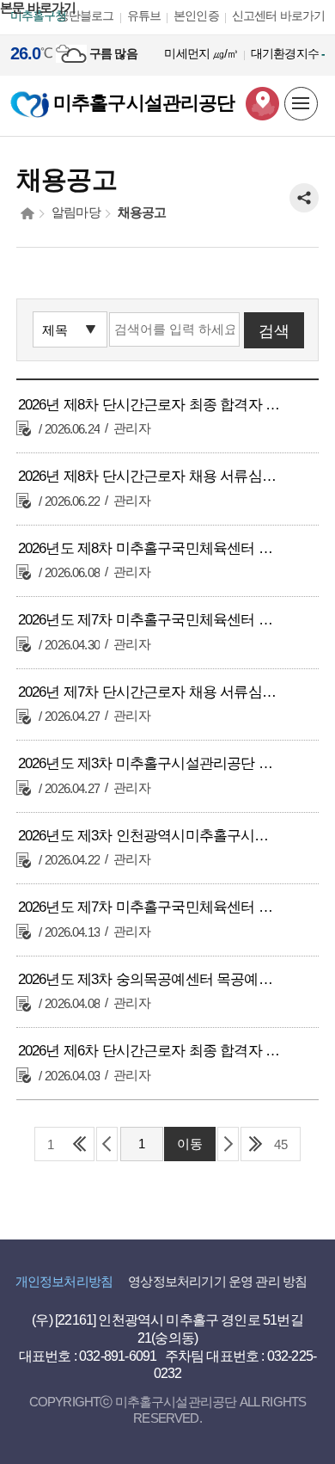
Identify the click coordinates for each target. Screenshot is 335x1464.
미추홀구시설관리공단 (142, 103)
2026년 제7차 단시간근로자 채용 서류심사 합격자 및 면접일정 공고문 (150, 692)
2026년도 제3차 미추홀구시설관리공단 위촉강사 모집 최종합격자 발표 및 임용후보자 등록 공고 (150, 763)
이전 (107, 1144)
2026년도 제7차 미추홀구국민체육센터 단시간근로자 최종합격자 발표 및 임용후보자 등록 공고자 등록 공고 (150, 620)
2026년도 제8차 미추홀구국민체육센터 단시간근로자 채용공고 (150, 548)
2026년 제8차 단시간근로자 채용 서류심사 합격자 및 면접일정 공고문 (150, 476)
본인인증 (196, 15)
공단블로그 (86, 15)
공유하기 (304, 197)
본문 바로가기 (38, 7)
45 (281, 1144)
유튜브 (144, 15)
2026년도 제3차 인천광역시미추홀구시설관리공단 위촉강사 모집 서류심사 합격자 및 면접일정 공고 (150, 835)
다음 (228, 1144)
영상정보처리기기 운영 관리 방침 (217, 1281)
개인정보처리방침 (64, 1281)
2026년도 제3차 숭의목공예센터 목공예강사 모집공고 (150, 979)
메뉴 (302, 104)
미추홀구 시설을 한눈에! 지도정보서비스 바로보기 (262, 103)
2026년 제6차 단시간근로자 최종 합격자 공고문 (150, 1051)
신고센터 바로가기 (279, 15)
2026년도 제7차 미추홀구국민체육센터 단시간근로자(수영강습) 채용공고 (150, 907)
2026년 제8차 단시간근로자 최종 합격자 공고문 (150, 405)
